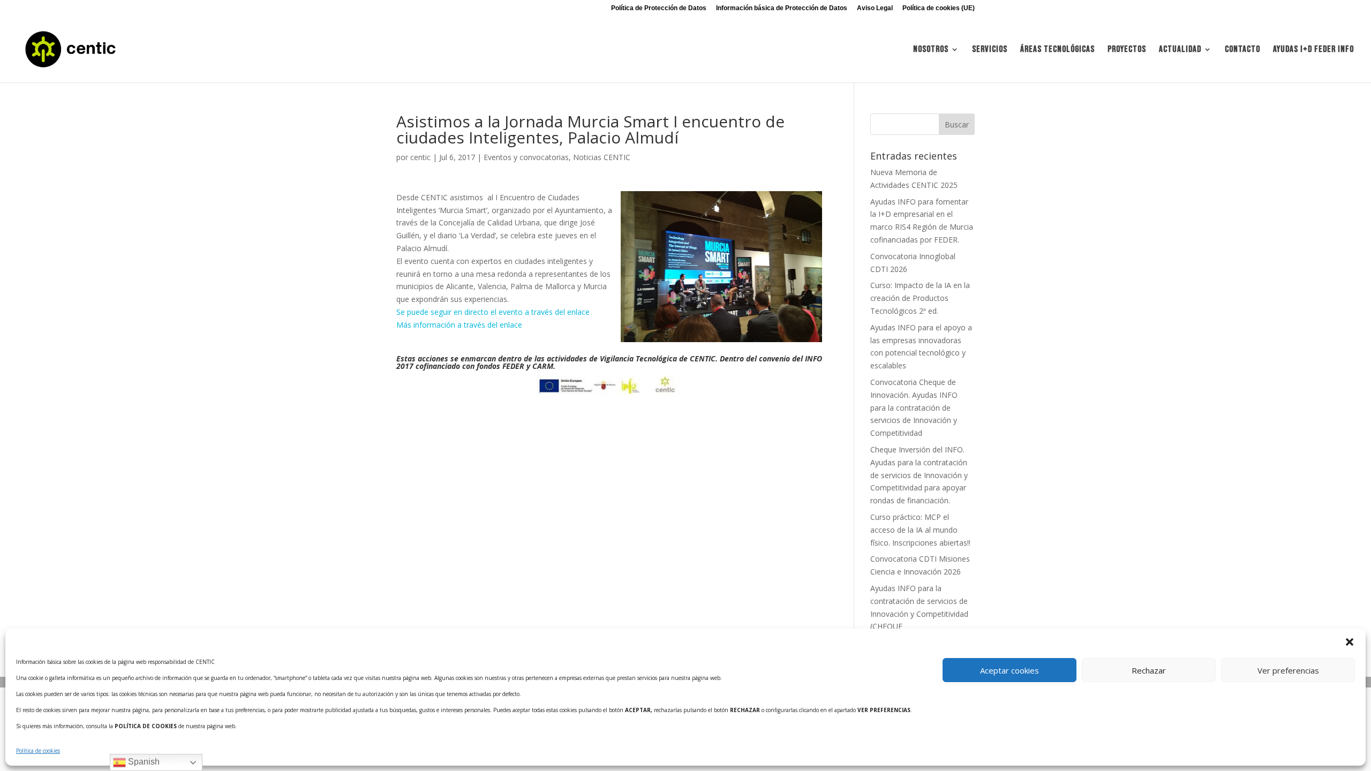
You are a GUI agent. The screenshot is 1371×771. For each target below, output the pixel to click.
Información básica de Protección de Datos (781, 8)
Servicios (989, 50)
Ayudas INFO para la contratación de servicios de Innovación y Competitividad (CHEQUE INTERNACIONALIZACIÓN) (919, 613)
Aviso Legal (875, 8)
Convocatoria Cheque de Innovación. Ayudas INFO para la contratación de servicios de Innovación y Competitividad (914, 407)
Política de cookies (38, 750)
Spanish (143, 761)
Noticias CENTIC (601, 157)
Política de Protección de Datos (658, 8)
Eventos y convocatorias (526, 157)
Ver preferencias (1288, 670)
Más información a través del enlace (459, 325)
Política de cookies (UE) (938, 8)
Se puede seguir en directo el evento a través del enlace (493, 312)
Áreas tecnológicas (1057, 50)
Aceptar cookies (1009, 670)
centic (420, 157)
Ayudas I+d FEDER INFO (1313, 50)
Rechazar (1149, 670)
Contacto (1242, 50)
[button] (1349, 642)
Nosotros (930, 50)
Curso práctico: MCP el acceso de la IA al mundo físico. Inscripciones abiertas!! (920, 530)
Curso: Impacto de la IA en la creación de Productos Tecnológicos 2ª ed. (920, 298)
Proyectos (1127, 50)
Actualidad (1180, 50)
